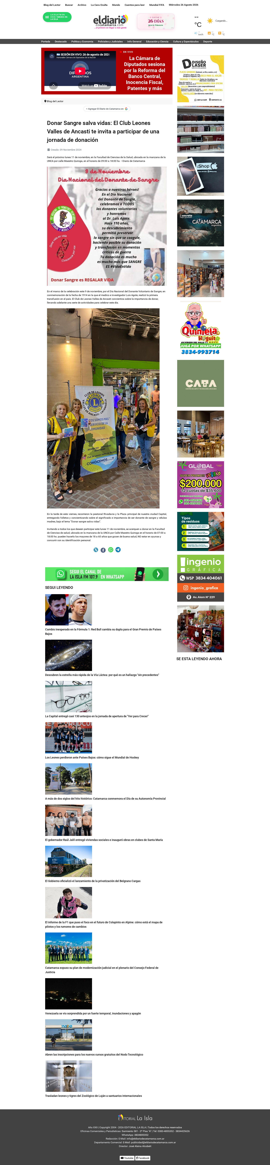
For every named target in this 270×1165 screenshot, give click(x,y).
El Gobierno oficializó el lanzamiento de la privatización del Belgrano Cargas (92, 881)
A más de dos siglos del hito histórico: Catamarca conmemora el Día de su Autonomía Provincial (105, 798)
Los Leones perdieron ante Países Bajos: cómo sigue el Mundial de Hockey (92, 757)
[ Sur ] (172, 27)
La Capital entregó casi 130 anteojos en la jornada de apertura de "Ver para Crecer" (97, 716)
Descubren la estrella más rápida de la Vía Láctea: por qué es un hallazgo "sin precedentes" (102, 675)
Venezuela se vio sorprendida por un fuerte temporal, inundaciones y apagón (93, 1013)
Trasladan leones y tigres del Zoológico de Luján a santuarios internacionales (93, 1095)
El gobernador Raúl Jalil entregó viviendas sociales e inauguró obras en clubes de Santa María (104, 840)
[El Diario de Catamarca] (110, 21)
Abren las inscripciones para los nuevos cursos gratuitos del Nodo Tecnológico (94, 1054)
